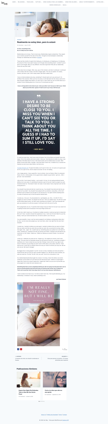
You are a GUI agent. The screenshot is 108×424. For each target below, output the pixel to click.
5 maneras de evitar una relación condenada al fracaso (27, 358)
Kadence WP (65, 420)
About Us (43, 414)
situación (39, 57)
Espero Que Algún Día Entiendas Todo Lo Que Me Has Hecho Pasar (28, 392)
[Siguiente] (65, 385)
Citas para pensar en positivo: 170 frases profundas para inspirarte (58, 358)
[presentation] (28, 379)
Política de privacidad (52, 414)
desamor (19, 39)
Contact (65, 414)
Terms (60, 414)
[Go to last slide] (19, 385)
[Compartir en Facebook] (18, 349)
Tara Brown (21, 45)
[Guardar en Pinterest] (21, 349)
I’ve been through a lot (22, 168)
